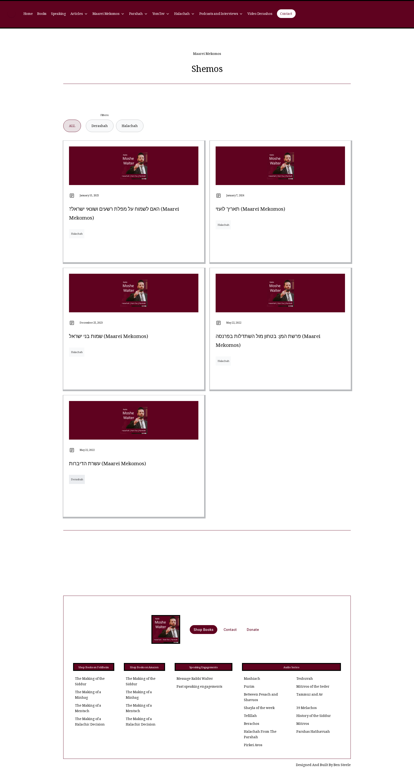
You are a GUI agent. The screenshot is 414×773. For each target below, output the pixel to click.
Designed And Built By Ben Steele (323, 765)
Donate (253, 630)
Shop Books (203, 630)
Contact (286, 14)
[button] (79, 14)
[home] (11, 14)
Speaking (58, 14)
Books (41, 14)
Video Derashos (259, 14)
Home (28, 14)
